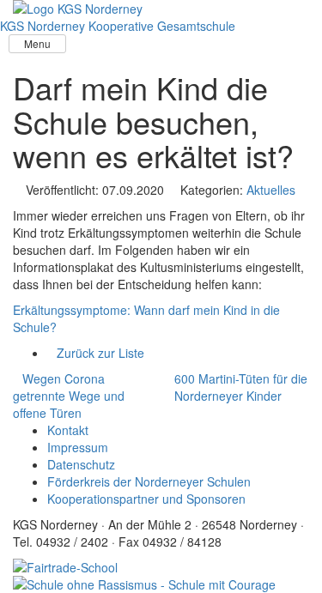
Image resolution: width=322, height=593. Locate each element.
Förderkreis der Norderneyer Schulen (149, 481)
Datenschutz (81, 464)
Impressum (77, 447)
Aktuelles (270, 189)
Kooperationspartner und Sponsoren (146, 498)
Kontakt (67, 430)
